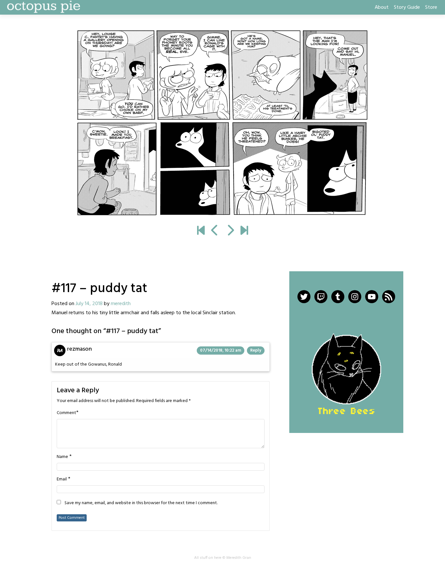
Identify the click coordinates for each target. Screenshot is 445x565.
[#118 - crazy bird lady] (222, 123)
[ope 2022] (244, 231)
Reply (255, 350)
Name (62, 457)
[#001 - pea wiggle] (201, 231)
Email (62, 479)
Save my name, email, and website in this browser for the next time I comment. (141, 503)
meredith (121, 304)
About (382, 7)
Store (431, 7)
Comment (66, 413)
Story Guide (407, 7)
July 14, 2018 (89, 304)
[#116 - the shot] (215, 231)
